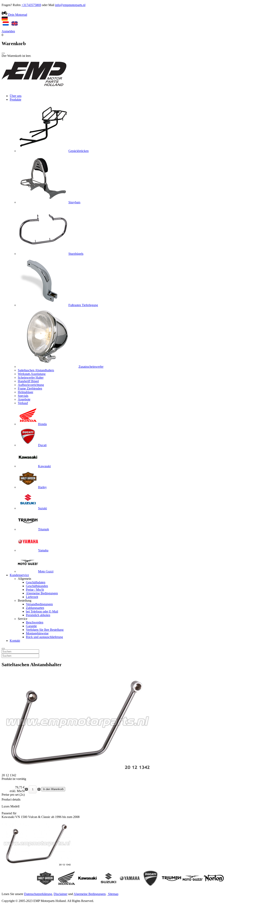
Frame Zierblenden (30, 388)
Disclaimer (60, 894)
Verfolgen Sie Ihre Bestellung (45, 629)
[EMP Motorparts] (34, 89)
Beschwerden (34, 622)
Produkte (15, 99)
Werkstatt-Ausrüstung (32, 374)
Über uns (15, 96)
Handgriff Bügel (28, 381)
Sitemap (113, 894)
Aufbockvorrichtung (31, 385)
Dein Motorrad (17, 14)
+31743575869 (31, 5)
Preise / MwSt (35, 589)
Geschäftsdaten (35, 582)
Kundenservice (19, 575)
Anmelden (8, 31)
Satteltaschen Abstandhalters (36, 370)
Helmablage (25, 392)
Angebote (24, 399)
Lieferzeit (32, 597)
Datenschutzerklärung (38, 894)
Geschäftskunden (37, 586)
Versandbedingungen (39, 604)
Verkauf (23, 403)
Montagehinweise (37, 633)
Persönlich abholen (38, 615)
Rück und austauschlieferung (44, 637)
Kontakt (15, 640)
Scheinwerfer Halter (31, 377)
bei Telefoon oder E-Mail (42, 611)
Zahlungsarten (35, 608)
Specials (23, 395)
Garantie (31, 626)
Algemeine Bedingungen (42, 593)
